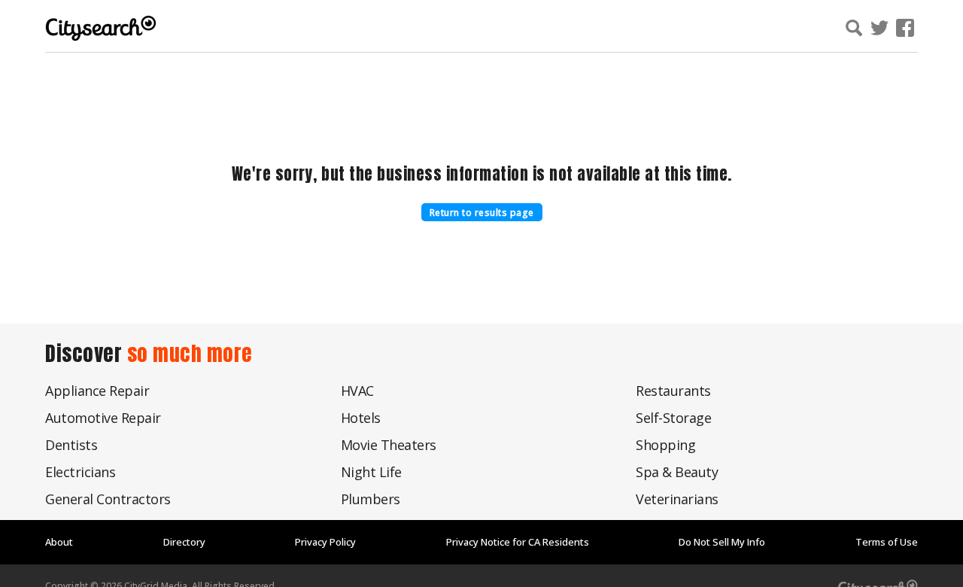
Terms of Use (886, 542)
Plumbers (370, 499)
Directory (184, 542)
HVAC (357, 391)
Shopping (665, 445)
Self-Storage (673, 418)
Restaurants (673, 391)
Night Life (371, 472)
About (59, 542)
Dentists (71, 445)
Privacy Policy (325, 542)
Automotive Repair (103, 418)
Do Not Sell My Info (722, 542)
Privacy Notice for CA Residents (517, 542)
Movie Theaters (388, 445)
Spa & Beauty (677, 472)
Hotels (361, 418)
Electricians (80, 472)
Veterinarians (677, 499)
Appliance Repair (97, 391)
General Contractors (108, 499)
